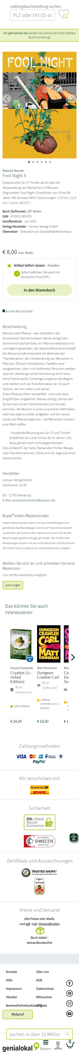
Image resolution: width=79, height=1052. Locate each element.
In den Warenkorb (39, 290)
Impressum (14, 988)
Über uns (42, 972)
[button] (46, 1046)
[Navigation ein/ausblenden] (58, 1045)
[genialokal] (21, 1047)
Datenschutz (45, 988)
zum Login (12, 585)
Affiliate (41, 1005)
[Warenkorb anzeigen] (70, 1047)
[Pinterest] (69, 993)
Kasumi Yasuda (13, 170)
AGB (39, 980)
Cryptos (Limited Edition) (20, 677)
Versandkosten (49, 924)
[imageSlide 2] (37, 162)
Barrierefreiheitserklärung (19, 1005)
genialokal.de (18, 33)
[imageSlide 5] (50, 162)
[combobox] (35, 1034)
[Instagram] (69, 1003)
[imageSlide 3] (42, 162)
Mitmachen (44, 997)
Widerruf (18, 1014)
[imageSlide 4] (46, 162)
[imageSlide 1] (33, 162)
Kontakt (11, 972)
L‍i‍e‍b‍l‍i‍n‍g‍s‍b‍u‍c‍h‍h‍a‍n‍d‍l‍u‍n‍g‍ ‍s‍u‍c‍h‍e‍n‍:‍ (36, 6)
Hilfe (9, 980)
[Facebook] (69, 983)
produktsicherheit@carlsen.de (33, 500)
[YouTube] (69, 1014)
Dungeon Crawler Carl (48, 675)
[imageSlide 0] (29, 162)
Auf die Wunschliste (19, 311)
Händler (11, 997)
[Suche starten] (67, 1034)
